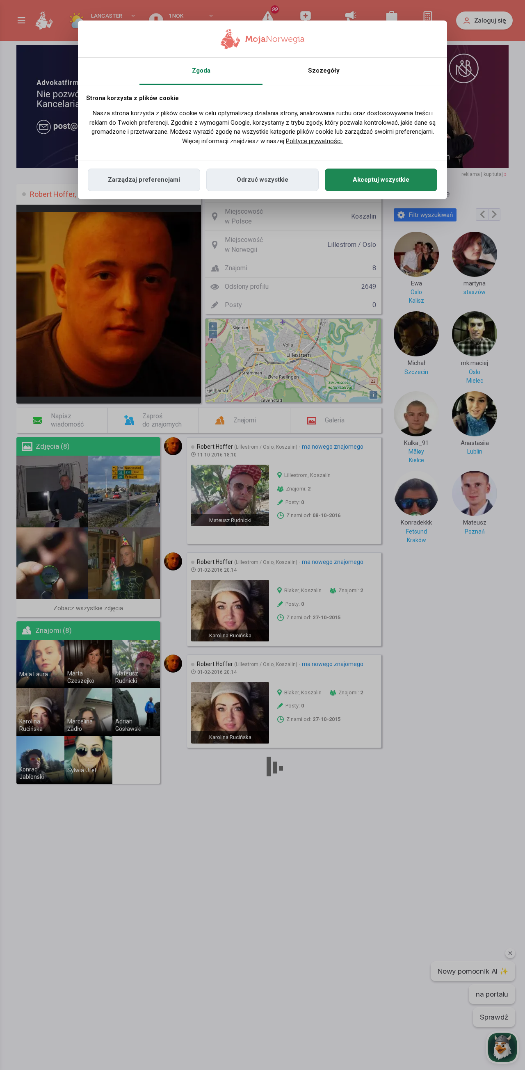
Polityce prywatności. (314, 141)
